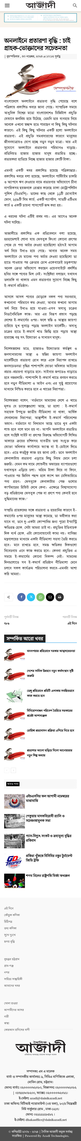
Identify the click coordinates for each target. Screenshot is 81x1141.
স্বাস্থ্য (6, 1023)
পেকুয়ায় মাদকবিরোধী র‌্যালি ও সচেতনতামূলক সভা (45, 818)
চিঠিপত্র (8, 922)
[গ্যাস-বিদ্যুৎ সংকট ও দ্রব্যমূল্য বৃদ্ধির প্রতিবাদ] (14, 841)
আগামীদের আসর (14, 1010)
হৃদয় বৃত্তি (9, 941)
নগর (6, 972)
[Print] (59, 597)
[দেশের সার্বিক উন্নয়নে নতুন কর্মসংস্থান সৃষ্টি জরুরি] (14, 675)
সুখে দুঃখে (10, 935)
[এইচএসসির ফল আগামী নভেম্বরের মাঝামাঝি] (14, 801)
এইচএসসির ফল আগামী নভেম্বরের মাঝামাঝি (47, 798)
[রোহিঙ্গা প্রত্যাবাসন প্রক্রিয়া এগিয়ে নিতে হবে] (14, 735)
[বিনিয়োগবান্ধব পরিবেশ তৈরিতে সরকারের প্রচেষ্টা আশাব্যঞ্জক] (14, 715)
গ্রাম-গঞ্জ (9, 966)
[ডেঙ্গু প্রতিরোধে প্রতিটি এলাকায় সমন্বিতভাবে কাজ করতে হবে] (14, 695)
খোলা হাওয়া (11, 1003)
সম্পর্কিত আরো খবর (25, 638)
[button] (7, 5)
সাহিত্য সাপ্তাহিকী (13, 979)
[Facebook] (21, 597)
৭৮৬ (6, 623)
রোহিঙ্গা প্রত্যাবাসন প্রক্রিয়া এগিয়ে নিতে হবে (50, 730)
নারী (6, 1016)
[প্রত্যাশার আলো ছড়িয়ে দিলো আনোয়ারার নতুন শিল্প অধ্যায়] (14, 755)
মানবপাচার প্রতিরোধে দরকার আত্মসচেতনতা (51, 651)
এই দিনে (72, 623)
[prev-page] (6, 770)
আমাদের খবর (12, 986)
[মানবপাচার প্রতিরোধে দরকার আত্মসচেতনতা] (14, 655)
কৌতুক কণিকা (12, 915)
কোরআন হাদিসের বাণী (16, 1030)
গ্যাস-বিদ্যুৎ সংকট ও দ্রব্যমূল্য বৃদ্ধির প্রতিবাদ (48, 838)
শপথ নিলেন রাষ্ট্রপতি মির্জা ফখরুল (48, 875)
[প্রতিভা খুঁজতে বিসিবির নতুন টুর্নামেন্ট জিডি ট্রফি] (14, 861)
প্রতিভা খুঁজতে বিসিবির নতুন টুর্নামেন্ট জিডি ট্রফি (49, 858)
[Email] (50, 597)
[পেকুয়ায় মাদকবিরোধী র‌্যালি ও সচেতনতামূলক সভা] (14, 821)
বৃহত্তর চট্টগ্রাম (11, 959)
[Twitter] (31, 597)
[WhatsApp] (40, 597)
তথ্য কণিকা (10, 928)
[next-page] (13, 770)
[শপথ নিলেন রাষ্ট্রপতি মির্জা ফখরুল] (14, 881)
